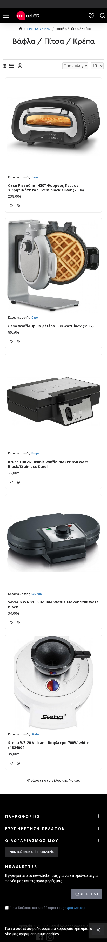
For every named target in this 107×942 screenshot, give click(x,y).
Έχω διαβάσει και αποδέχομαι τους (47, 908)
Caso (34, 177)
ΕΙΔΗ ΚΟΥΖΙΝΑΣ (39, 28)
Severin (36, 593)
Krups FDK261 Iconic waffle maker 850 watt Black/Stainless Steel (48, 464)
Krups (35, 453)
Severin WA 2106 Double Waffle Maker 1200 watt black (53, 604)
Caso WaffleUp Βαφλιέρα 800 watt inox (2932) (51, 326)
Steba (35, 734)
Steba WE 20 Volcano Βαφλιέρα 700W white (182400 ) (48, 745)
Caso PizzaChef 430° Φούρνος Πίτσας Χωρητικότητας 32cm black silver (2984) (46, 188)
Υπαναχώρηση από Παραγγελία (31, 851)
